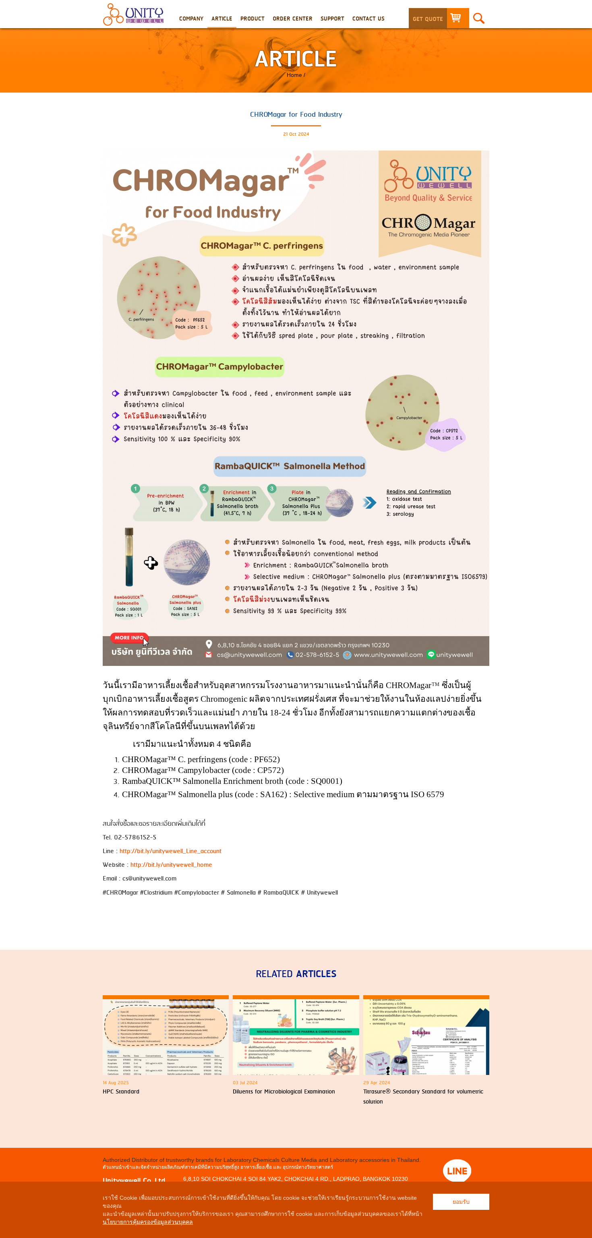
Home (294, 75)
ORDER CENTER (293, 19)
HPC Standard (121, 1092)
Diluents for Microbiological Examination (284, 1092)
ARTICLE (221, 19)
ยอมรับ (461, 1202)
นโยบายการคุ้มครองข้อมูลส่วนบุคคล (148, 1222)
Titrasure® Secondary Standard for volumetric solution (423, 1097)
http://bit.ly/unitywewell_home (171, 865)
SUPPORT (332, 19)
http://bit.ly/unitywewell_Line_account (170, 851)
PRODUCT (252, 19)
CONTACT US (368, 19)
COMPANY (191, 19)
